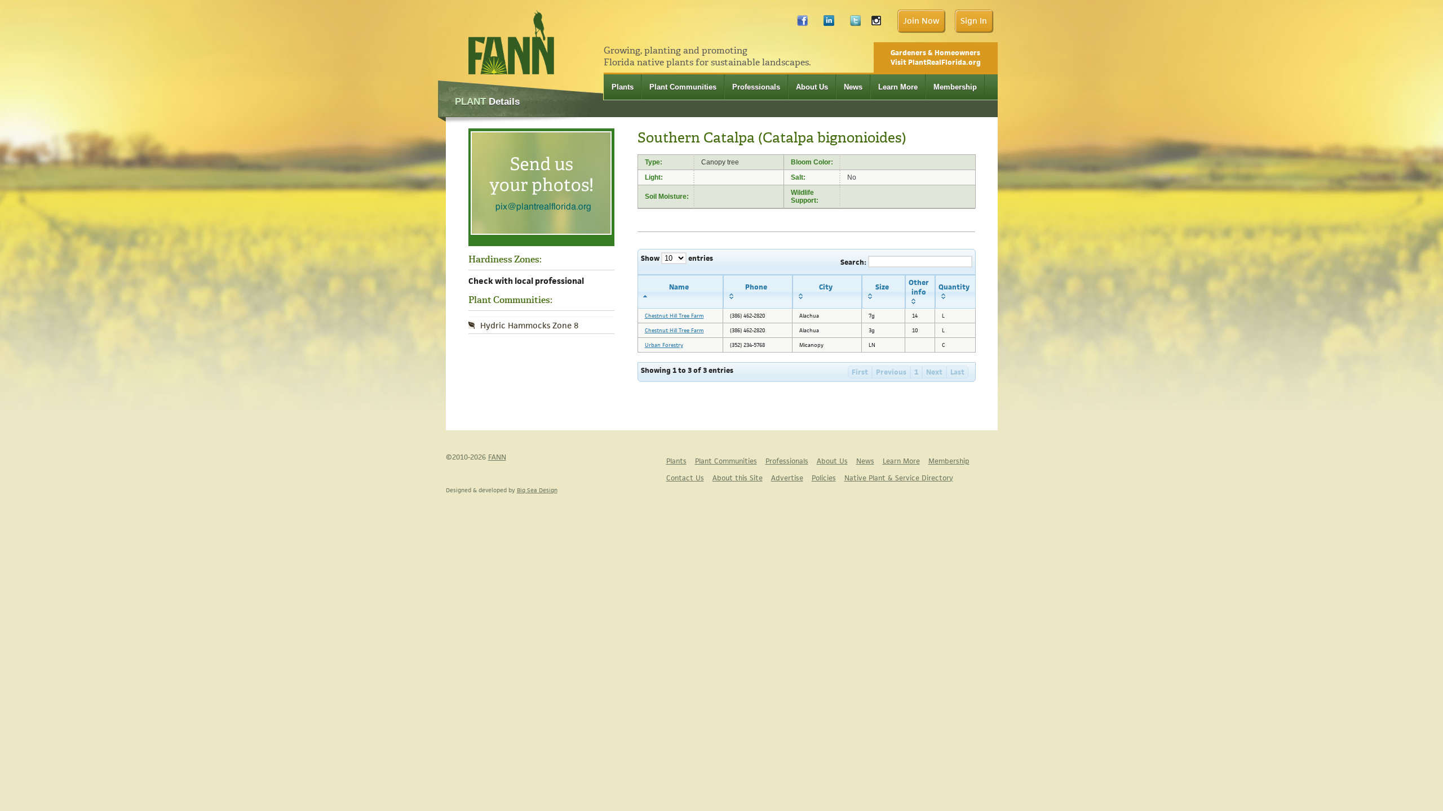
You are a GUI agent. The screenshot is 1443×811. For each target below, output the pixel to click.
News (853, 87)
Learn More (898, 87)
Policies (824, 478)
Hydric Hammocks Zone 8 (529, 325)
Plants (623, 87)
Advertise (787, 478)
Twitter (855, 23)
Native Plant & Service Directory (898, 478)
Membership (955, 87)
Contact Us (685, 478)
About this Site (737, 478)
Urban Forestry (664, 345)
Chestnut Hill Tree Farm (674, 315)
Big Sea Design (537, 490)
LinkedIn (829, 23)
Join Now (921, 20)
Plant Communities (682, 87)
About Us (812, 87)
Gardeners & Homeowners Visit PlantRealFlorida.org (936, 57)
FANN (497, 457)
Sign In (973, 20)
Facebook (802, 23)
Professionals (756, 87)
